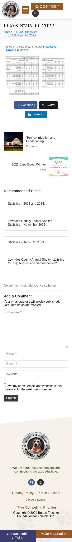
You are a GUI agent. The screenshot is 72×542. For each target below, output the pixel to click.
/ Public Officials (48, 493)
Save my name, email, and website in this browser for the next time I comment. (33, 387)
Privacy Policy (23, 493)
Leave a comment (17, 49)
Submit (11, 398)
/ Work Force (36, 500)
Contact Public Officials (18, 536)
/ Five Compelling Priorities (36, 507)
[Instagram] (40, 482)
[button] (26, 10)
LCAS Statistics (47, 46)
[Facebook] (31, 482)
